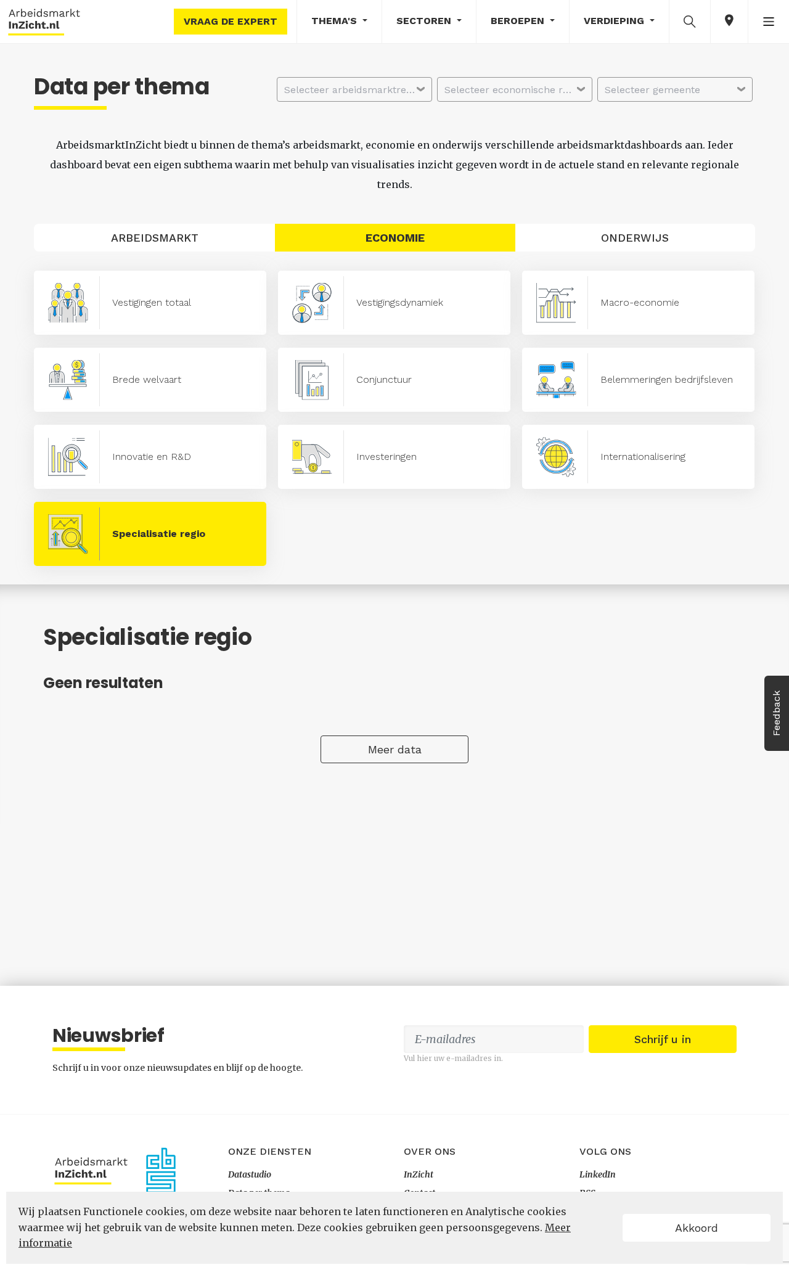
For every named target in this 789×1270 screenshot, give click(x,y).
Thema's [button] (335, 21)
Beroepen (519, 21)
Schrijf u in (662, 1039)
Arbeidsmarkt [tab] (154, 237)
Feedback (776, 713)
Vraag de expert (230, 21)
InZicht (418, 1174)
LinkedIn (597, 1174)
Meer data (395, 749)
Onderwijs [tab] (635, 237)
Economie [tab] (395, 237)
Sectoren (425, 21)
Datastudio (249, 1174)
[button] (690, 21)
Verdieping (615, 21)
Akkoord (696, 1227)
